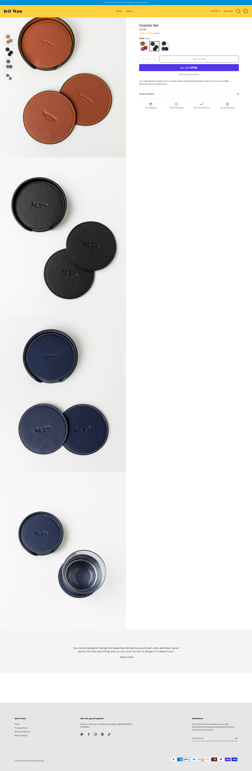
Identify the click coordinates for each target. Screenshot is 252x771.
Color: (144, 38)
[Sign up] (236, 738)
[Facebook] (88, 734)
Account (228, 11)
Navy (164, 46)
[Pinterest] (102, 734)
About (130, 11)
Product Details (146, 94)
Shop (118, 11)
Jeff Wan (24, 761)
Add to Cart (199, 59)
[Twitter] (81, 734)
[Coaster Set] (9, 39)
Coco (143, 46)
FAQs (17, 724)
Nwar (154, 46)
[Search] (238, 11)
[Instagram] (95, 734)
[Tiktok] (109, 734)
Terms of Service (22, 731)
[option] (9, 39)
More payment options (189, 74)
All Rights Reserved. (36, 761)
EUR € (214, 11)
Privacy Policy (21, 728)
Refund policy (21, 735)
